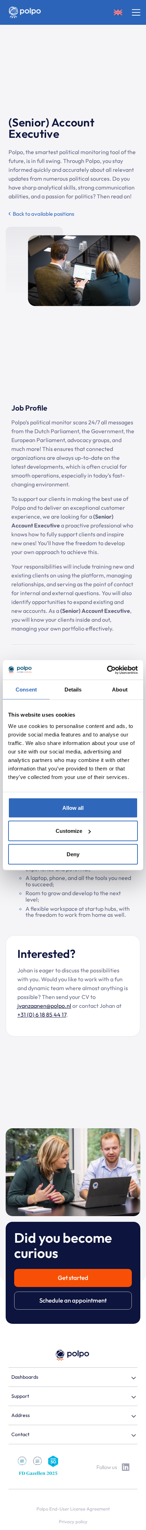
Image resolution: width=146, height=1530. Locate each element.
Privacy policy (73, 1521)
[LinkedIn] (125, 1467)
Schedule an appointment (73, 1300)
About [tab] (120, 690)
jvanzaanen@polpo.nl (44, 1005)
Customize (69, 831)
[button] (118, 12)
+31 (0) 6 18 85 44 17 (41, 1014)
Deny (73, 854)
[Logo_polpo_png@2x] (25, 12)
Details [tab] (73, 690)
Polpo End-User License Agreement (73, 1509)
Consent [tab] (26, 690)
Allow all (73, 807)
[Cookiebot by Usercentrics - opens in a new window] (107, 669)
